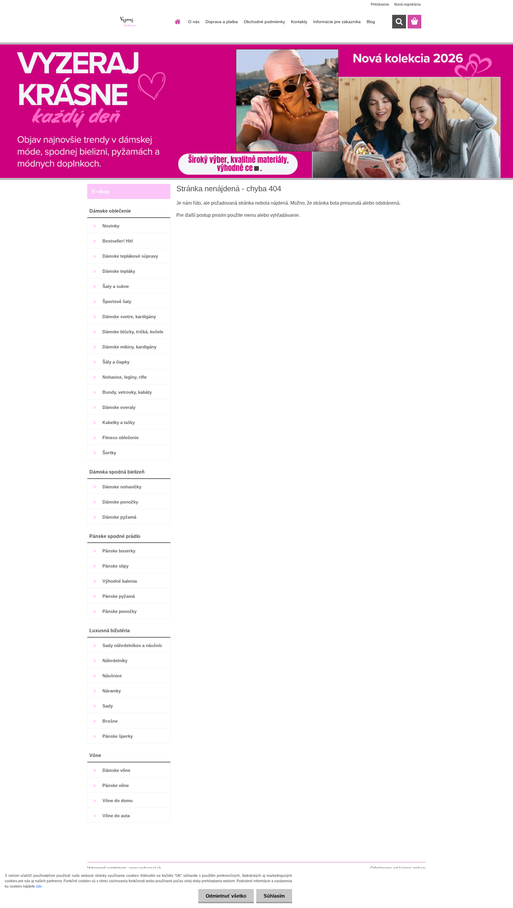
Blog (371, 21)
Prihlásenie (380, 4)
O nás (194, 21)
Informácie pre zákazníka (337, 21)
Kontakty (299, 21)
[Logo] (128, 22)
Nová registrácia (407, 4)
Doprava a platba (221, 21)
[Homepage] (177, 21)
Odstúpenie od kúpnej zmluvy (398, 868)
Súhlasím (274, 896)
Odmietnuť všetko (226, 896)
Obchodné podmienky (264, 21)
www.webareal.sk (145, 868)
